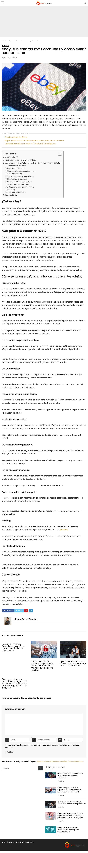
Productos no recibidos (17, 179)
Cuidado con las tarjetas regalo (21, 187)
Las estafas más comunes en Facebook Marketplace (30, 143)
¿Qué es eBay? (11, 157)
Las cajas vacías (15, 174)
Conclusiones (11, 195)
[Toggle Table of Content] (58, 154)
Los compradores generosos (19, 182)
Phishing (12, 189)
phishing (64, 529)
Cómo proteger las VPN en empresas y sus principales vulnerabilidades (68, 829)
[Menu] (2, 3)
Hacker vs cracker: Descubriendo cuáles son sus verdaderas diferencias (13, 647)
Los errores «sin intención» (18, 184)
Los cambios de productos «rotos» (22, 171)
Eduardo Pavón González (25, 619)
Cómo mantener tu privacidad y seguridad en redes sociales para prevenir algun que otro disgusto (14, 683)
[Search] (84, 3)
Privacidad (5, 46)
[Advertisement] (44, 22)
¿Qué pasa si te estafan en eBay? (20, 160)
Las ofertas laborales (17, 192)
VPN (58, 835)
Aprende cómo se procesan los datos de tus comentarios (60, 761)
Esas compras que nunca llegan (21, 176)
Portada (4, 41)
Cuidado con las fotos (17, 166)
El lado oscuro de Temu (16, 137)
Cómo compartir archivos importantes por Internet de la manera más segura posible (42, 666)
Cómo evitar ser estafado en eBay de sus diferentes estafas (33, 163)
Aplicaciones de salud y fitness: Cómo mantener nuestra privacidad (73, 663)
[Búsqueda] (40, 768)
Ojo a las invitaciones (16, 168)
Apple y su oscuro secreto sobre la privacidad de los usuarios (34, 140)
